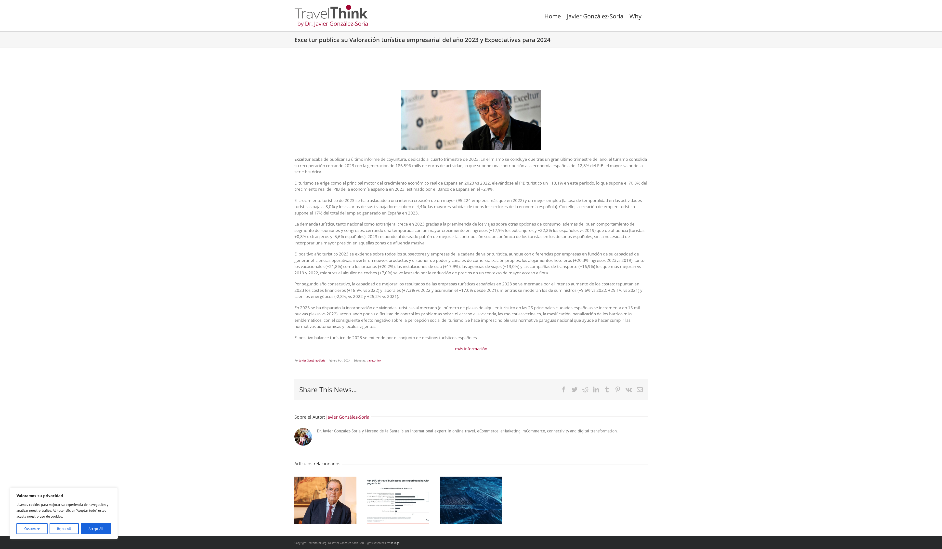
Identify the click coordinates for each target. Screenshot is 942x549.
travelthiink (373, 360)
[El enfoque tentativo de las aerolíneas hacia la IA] (471, 479)
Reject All (64, 528)
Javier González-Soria (312, 360)
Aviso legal (393, 543)
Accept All (96, 528)
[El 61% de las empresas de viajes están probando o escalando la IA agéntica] (398, 479)
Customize (32, 528)
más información (471, 348)
